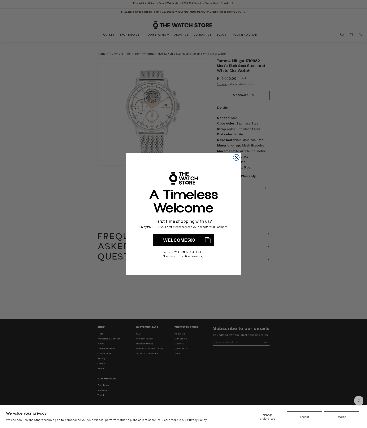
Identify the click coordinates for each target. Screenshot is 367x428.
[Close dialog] (236, 157)
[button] (183, 240)
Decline (341, 416)
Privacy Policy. (197, 419)
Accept (304, 416)
